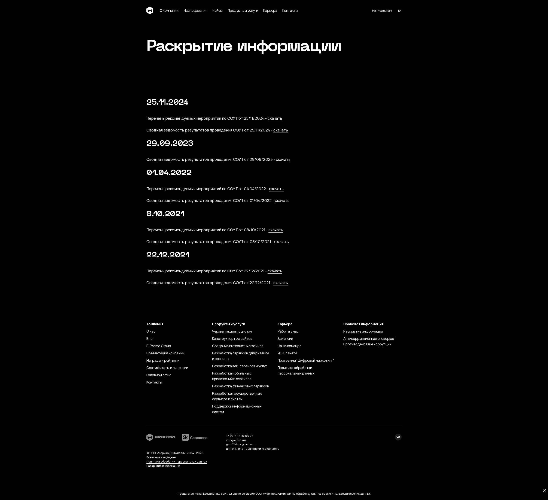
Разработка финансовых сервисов (240, 386)
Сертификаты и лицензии (167, 367)
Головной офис (158, 375)
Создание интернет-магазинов (237, 345)
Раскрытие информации (363, 331)
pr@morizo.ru (247, 444)
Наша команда (289, 345)
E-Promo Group (158, 345)
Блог (150, 338)
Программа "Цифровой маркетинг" (306, 360)
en (400, 10)
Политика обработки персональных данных (176, 461)
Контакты (154, 382)
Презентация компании (165, 353)
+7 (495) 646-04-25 (239, 436)
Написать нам (382, 10)
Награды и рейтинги (162, 360)
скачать (275, 118)
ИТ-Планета (287, 353)
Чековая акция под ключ (232, 331)
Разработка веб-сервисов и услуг (239, 366)
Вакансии (285, 338)
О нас (150, 331)
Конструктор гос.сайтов (232, 338)
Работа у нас (288, 331)
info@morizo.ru (236, 440)
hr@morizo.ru (270, 449)
